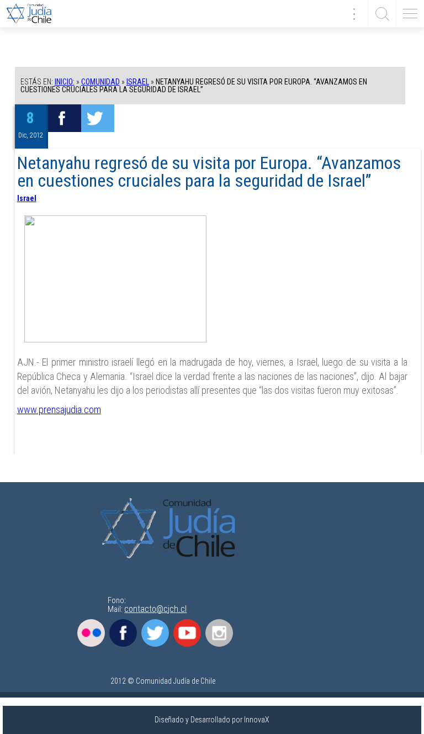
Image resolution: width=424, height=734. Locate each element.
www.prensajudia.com (59, 409)
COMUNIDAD (100, 81)
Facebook (123, 633)
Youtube (187, 633)
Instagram (219, 633)
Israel (137, 81)
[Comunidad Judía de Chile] (33, 14)
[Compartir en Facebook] (64, 118)
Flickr (91, 633)
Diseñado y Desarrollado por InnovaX (212, 719)
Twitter (155, 633)
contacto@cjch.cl (155, 609)
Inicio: (65, 81)
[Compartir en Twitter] (97, 118)
